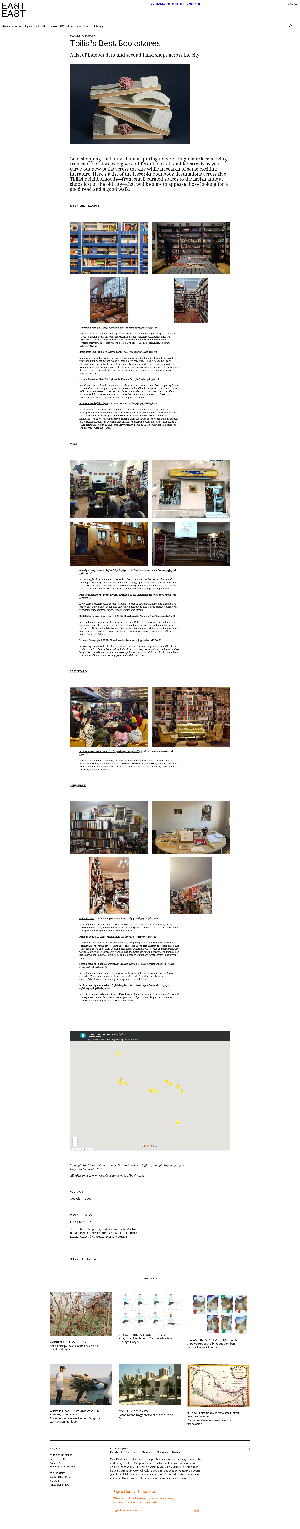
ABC (62, 26)
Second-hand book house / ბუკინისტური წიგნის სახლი (107, 963)
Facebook (116, 1452)
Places (88, 26)
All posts (57, 1459)
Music (70, 26)
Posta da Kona (86, 936)
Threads (163, 1452)
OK (196, 1511)
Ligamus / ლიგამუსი (89, 640)
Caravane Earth (149, 1474)
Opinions (31, 26)
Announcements (13, 26)
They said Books (87, 327)
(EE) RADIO (157, 3)
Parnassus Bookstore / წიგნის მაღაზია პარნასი (103, 594)
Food (41, 26)
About (55, 1480)
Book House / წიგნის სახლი (93, 403)
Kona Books (136, 945)
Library (98, 26)
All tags (56, 1462)
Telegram (148, 1452)
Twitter (176, 1452)
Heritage (52, 26)
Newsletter (59, 1484)
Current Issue (61, 1455)
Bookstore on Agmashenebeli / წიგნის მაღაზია (103, 985)
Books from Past (87, 351)
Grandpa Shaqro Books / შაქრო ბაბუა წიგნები (103, 570)
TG (84, 1259)
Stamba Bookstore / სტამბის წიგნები (98, 379)
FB (88, 1259)
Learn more (179, 1478)
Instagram (132, 1452)
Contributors (61, 1477)
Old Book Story (87, 918)
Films (79, 26)
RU (296, 3)
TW (94, 1259)
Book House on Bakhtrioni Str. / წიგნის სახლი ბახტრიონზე (109, 751)
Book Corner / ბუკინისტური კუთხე (96, 615)
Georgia (88, 35)
